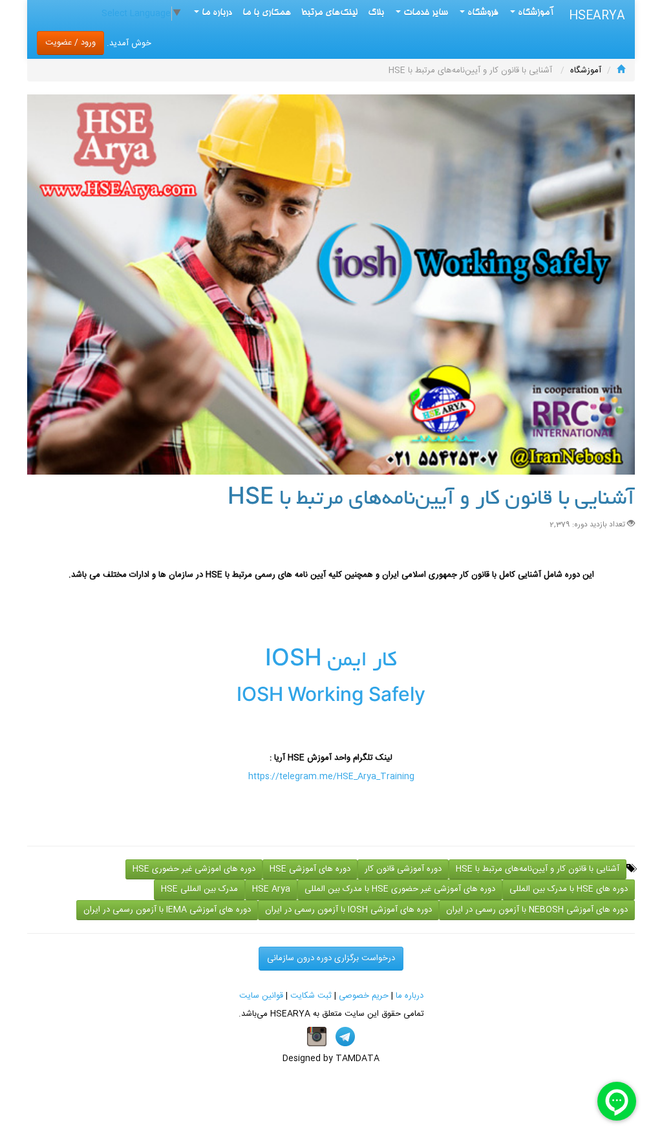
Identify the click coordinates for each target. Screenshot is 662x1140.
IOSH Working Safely (331, 697)
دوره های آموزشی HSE (310, 869)
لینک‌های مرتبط (329, 13)
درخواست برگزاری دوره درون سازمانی (331, 958)
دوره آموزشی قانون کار (403, 869)
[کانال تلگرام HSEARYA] (345, 1036)
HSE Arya (271, 889)
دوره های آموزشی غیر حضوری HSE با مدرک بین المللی (399, 889)
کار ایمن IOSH (331, 661)
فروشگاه (481, 13)
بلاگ (376, 13)
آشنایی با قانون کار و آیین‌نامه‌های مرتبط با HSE (537, 869)
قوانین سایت (261, 996)
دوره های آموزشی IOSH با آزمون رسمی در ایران (348, 910)
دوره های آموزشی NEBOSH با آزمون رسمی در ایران (537, 910)
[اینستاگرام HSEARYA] (317, 1036)
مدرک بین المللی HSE (199, 889)
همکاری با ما (266, 13)
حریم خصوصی (364, 996)
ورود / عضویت (70, 43)
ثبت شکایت (311, 996)
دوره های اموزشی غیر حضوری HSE (194, 869)
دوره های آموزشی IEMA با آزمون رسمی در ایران (167, 910)
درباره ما (409, 996)
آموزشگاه (534, 13)
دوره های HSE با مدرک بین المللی (568, 889)
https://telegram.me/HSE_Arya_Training (331, 776)
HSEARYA (597, 16)
